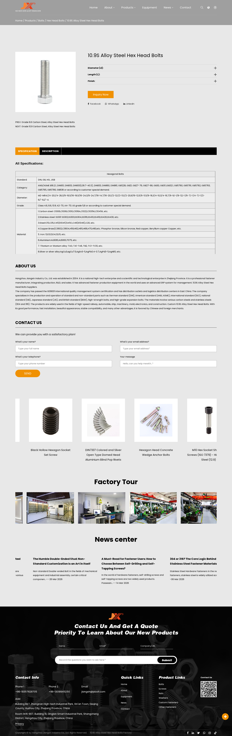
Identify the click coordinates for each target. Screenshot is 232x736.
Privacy (19, 723)
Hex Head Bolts (56, 20)
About (108, 7)
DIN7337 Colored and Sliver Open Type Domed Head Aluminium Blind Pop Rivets (90, 455)
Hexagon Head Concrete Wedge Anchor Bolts (142, 452)
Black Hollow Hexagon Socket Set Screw (37, 452)
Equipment (149, 7)
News (167, 7)
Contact (185, 7)
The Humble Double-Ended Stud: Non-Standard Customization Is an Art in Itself (44, 561)
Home (93, 7)
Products (127, 7)
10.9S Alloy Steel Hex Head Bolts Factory (111, 732)
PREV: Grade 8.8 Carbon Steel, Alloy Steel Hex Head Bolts (45, 122)
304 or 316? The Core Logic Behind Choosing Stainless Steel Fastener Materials (182, 561)
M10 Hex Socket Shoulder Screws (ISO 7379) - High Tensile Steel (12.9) (195, 455)
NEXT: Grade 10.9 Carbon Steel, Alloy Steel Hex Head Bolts (45, 126)
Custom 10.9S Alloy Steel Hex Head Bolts (188, 304)
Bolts (41, 20)
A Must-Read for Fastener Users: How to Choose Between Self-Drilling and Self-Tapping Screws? (111, 563)
